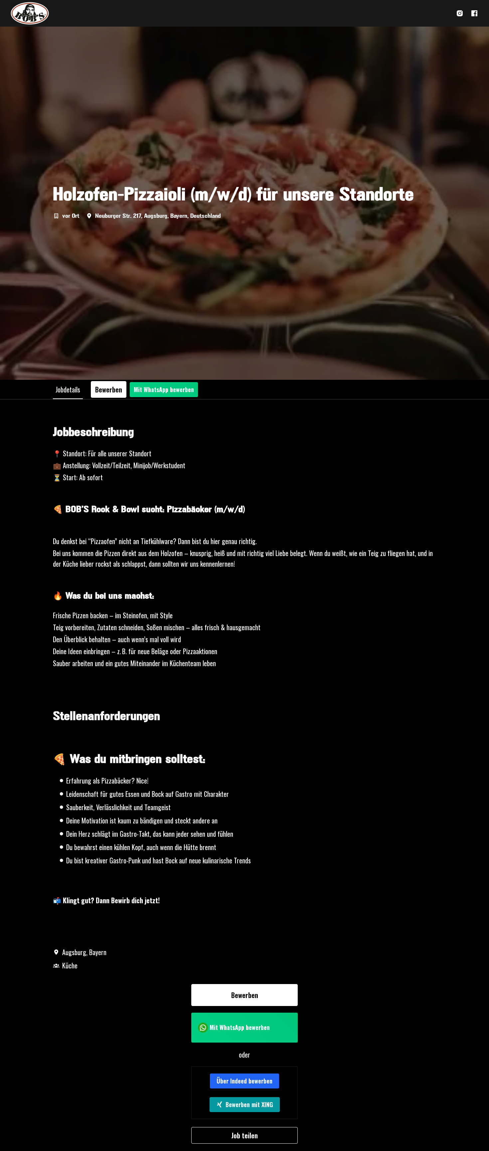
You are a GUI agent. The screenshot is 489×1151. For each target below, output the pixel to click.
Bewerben (244, 995)
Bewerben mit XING (249, 1104)
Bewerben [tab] (108, 389)
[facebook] (474, 13)
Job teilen (244, 1135)
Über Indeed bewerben (244, 1081)
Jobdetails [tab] (68, 389)
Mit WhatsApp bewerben (164, 389)
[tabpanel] (244, 784)
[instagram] (459, 13)
